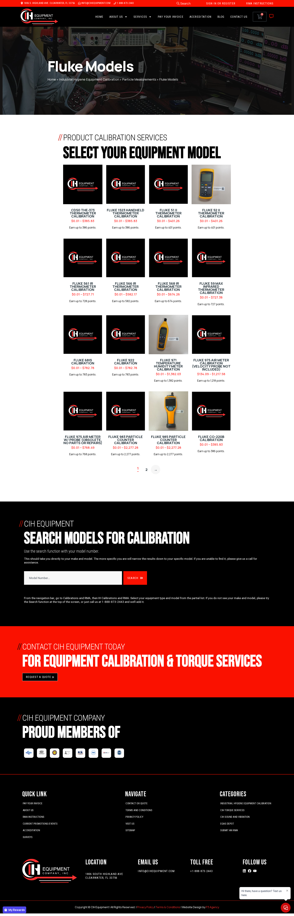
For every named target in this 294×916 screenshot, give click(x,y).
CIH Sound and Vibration (235, 816)
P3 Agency (212, 907)
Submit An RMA (229, 830)
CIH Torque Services (232, 810)
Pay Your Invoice (170, 16)
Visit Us (130, 823)
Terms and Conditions (139, 810)
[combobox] (73, 578)
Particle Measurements (139, 79)
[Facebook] (249, 871)
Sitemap (130, 830)
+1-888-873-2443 (201, 871)
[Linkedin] (244, 871)
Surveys (28, 837)
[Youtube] (255, 871)
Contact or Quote (137, 803)
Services (140, 16)
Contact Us (238, 16)
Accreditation (200, 16)
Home (99, 16)
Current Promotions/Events (40, 823)
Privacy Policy (134, 816)
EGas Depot (227, 823)
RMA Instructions (33, 816)
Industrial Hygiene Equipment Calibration (89, 79)
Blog (220, 16)
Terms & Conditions (168, 907)
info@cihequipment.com (156, 871)
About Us (116, 16)
